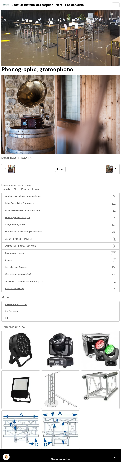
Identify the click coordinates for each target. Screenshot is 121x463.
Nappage (60, 260)
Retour (60, 169)
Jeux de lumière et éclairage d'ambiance (60, 232)
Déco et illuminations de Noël (60, 274)
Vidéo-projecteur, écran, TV (60, 217)
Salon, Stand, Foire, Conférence (60, 203)
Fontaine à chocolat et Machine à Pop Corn (60, 281)
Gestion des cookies (60, 459)
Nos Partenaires (12, 311)
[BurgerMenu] (116, 4)
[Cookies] (6, 457)
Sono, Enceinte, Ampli (60, 224)
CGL (6, 318)
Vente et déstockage (60, 288)
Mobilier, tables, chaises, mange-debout (60, 196)
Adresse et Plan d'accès (16, 304)
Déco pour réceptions (60, 253)
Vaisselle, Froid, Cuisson (60, 267)
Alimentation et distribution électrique (60, 210)
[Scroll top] (115, 457)
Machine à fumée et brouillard (60, 239)
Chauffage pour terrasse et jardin (60, 246)
